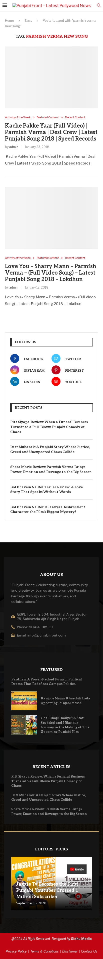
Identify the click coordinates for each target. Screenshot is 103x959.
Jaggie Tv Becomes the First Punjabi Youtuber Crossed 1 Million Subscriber (47, 890)
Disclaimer (70, 951)
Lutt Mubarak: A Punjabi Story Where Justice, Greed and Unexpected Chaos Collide (50, 449)
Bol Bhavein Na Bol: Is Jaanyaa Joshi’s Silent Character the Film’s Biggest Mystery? (47, 509)
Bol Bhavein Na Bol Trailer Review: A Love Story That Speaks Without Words (46, 489)
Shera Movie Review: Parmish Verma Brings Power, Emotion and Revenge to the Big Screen (51, 469)
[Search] (98, 5)
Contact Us (89, 951)
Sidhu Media (81, 939)
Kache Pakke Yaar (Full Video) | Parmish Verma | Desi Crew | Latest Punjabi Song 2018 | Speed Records (51, 132)
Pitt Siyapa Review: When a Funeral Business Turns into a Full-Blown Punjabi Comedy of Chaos (49, 427)
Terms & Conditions (44, 951)
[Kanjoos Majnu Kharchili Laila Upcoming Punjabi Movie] (24, 700)
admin (13, 147)
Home (9, 20)
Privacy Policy (16, 951)
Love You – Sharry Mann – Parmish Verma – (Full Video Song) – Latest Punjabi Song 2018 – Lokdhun (50, 273)
